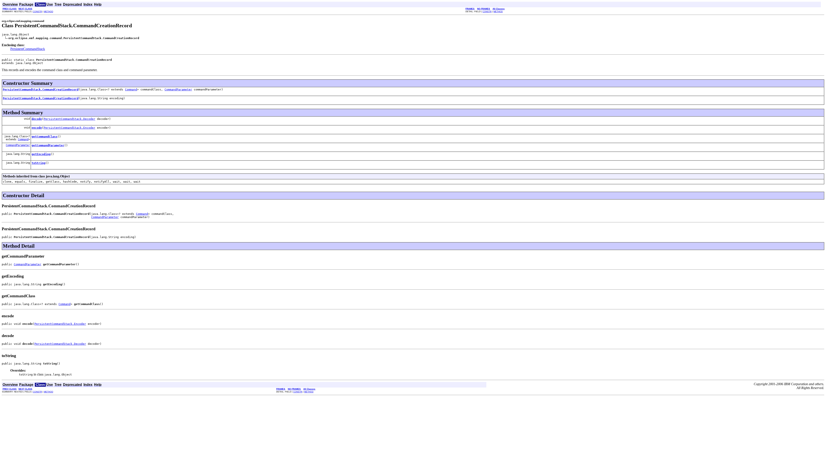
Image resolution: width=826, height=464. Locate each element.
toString (38, 163)
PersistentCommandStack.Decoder (69, 119)
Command (131, 89)
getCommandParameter (48, 145)
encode (37, 127)
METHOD (48, 11)
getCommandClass (44, 136)
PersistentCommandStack (27, 49)
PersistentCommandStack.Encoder (69, 127)
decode (37, 119)
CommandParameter (178, 89)
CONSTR (37, 11)
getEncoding (41, 154)
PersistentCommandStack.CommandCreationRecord (41, 89)
